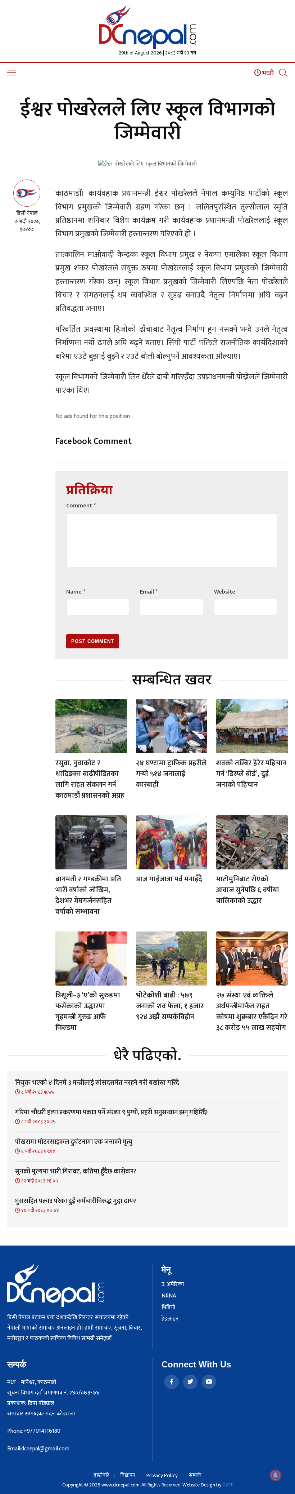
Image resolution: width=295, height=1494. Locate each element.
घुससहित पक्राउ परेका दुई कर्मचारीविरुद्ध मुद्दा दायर (75, 1201)
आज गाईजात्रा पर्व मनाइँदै (169, 879)
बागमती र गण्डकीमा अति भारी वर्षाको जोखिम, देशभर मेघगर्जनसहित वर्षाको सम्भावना (88, 895)
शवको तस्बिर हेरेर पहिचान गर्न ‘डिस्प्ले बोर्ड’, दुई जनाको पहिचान (251, 774)
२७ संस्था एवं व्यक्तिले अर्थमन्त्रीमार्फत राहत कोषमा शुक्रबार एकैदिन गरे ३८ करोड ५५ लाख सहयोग (251, 1011)
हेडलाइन (170, 1319)
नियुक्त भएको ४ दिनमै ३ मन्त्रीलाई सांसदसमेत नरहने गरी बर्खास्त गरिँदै (97, 1082)
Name (75, 592)
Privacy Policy (162, 1475)
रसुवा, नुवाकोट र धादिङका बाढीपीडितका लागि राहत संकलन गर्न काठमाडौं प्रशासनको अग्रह (89, 779)
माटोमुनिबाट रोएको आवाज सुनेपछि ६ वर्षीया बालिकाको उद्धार (247, 890)
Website (224, 592)
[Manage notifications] (275, 1475)
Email (149, 592)
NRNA (169, 1296)
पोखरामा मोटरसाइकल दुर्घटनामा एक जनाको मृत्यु (73, 1142)
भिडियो (168, 1307)
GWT (227, 1485)
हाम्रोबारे (101, 1475)
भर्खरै (267, 73)
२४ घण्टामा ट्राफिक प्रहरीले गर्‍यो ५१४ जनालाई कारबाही (171, 774)
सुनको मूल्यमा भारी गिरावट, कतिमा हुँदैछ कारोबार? (75, 1171)
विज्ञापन (127, 1475)
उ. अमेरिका (173, 1284)
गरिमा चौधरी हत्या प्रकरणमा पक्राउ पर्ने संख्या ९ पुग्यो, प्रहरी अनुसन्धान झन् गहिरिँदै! (111, 1112)
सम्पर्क (195, 1475)
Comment (81, 506)
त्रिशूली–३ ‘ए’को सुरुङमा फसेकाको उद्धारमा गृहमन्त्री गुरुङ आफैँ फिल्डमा (87, 1011)
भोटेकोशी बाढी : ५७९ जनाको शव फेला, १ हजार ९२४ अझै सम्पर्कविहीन (170, 1006)
